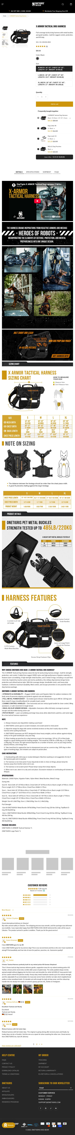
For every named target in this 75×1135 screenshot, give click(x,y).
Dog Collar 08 (52, 125)
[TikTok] (51, 1108)
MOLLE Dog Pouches (54, 146)
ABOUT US (6, 1088)
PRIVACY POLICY (8, 1067)
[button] (54, 104)
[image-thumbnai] (5, 28)
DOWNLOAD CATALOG (10, 1070)
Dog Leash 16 (52, 136)
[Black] (37, 58)
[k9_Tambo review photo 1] (6, 989)
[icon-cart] (71, 4)
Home (4, 16)
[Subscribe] (70, 1088)
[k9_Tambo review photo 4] (38, 989)
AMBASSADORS (8, 1098)
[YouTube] (56, 1108)
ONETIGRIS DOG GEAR (40, 1130)
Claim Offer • (54, 157)
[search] (63, 4)
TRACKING (42, 1060)
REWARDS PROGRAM (10, 1102)
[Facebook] (40, 1108)
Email (41, 1088)
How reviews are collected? (11, 1046)
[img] (6, 915)
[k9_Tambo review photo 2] (17, 989)
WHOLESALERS (8, 1095)
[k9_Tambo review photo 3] (27, 989)
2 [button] (36, 1044)
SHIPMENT (42, 1063)
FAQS (4, 1060)
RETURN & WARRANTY (47, 1070)
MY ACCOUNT (43, 1067)
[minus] (38, 97)
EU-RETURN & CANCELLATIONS (50, 1074)
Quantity (39, 92)
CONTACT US (7, 1063)
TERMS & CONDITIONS (10, 1074)
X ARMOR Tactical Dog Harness (57, 115)
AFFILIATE (6, 1091)
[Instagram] (46, 1108)
